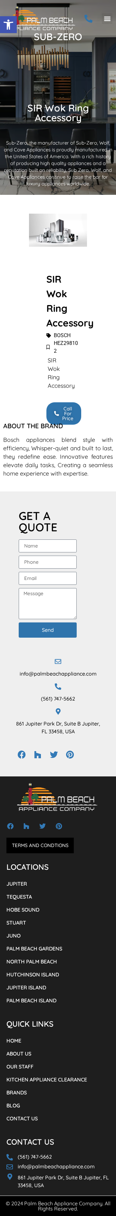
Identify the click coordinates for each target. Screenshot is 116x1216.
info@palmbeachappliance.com (58, 673)
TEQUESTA (19, 896)
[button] (8, 24)
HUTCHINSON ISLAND (32, 974)
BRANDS (16, 1092)
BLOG (13, 1105)
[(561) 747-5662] (58, 686)
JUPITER (16, 883)
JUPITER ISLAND (26, 987)
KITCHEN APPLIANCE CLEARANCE (46, 1079)
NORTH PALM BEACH (31, 961)
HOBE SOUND (22, 909)
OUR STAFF (20, 1066)
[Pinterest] (70, 755)
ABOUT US (18, 1053)
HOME (13, 1040)
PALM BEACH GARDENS (34, 948)
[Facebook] (22, 755)
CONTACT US (22, 1118)
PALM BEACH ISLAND (31, 1000)
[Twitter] (54, 755)
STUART (16, 922)
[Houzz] (38, 755)
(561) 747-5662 (58, 698)
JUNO (13, 935)
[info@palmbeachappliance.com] (58, 661)
